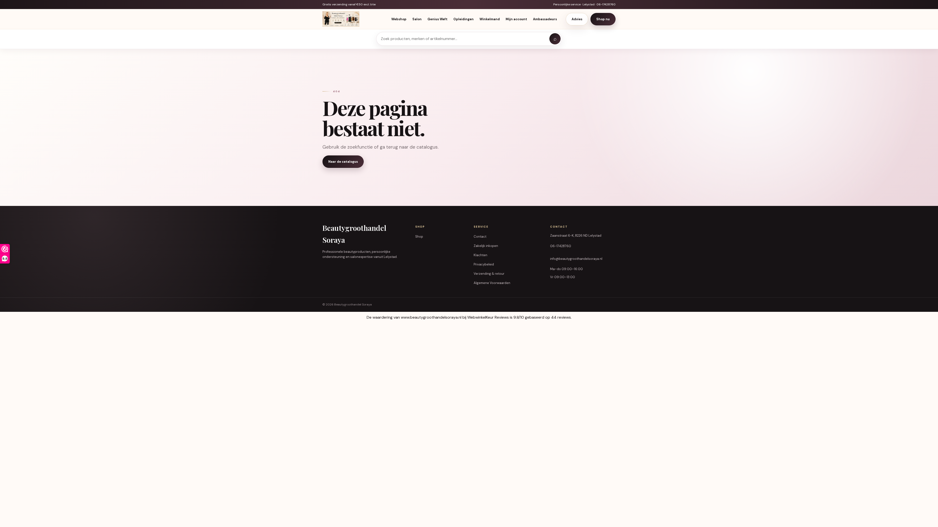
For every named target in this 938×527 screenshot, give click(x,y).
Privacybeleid (484, 264)
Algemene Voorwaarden (492, 283)
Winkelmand (490, 19)
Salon (417, 19)
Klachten (480, 255)
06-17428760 (560, 246)
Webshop (398, 19)
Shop (419, 236)
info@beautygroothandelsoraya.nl (576, 259)
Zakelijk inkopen (486, 246)
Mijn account (516, 19)
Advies (577, 19)
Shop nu (603, 19)
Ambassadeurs (545, 19)
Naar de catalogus (343, 162)
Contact (480, 236)
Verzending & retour (489, 274)
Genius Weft (437, 19)
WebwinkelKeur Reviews (488, 317)
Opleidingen (463, 19)
